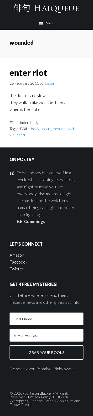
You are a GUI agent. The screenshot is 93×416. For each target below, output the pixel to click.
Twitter (17, 268)
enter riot (28, 72)
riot (64, 128)
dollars (46, 128)
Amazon (17, 255)
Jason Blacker (40, 393)
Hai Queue (46, 8)
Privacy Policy (39, 397)
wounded (17, 134)
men (56, 128)
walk (72, 128)
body (34, 122)
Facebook (18, 261)
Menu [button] (50, 23)
